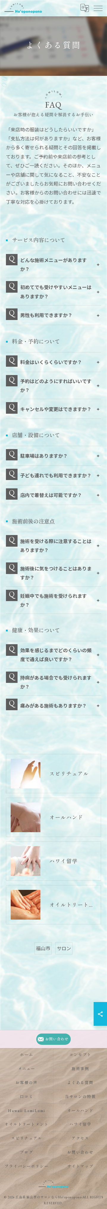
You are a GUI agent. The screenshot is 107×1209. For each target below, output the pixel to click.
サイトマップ (80, 1166)
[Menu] (98, 8)
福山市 (43, 948)
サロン (64, 948)
